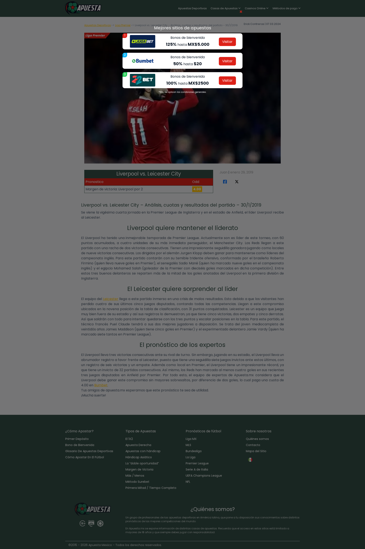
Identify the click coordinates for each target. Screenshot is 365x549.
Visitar (227, 41)
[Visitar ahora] (142, 41)
